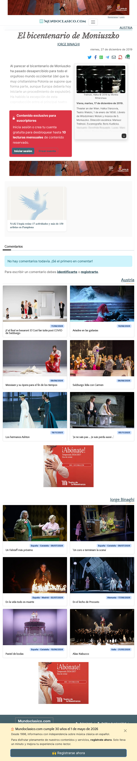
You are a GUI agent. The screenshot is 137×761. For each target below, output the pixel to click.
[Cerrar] (125, 731)
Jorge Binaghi (68, 44)
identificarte (67, 272)
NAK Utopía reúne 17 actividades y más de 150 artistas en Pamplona (36, 225)
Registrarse (113, 17)
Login (122, 17)
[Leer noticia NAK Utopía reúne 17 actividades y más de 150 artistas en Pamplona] (36, 203)
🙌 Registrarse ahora (68, 753)
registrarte (89, 272)
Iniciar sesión (23, 151)
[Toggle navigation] (93, 22)
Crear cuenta (47, 151)
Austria (126, 28)
